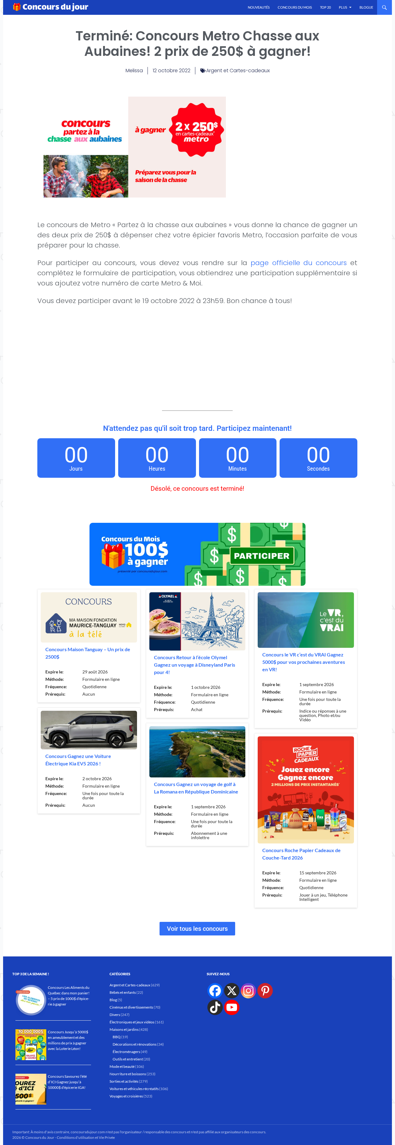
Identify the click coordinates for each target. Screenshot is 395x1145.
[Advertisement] (291, 140)
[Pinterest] (265, 990)
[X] (231, 990)
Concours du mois (295, 7)
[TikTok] (215, 1007)
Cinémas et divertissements (131, 1007)
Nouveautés (259, 7)
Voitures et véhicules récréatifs (134, 1088)
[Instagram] (248, 990)
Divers (115, 1014)
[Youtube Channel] (231, 1007)
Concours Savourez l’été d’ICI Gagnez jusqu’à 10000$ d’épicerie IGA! (67, 1082)
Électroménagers (126, 1051)
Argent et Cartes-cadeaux (238, 70)
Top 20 (325, 7)
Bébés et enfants (123, 992)
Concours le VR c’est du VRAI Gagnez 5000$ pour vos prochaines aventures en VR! (303, 662)
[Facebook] (215, 990)
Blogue (366, 7)
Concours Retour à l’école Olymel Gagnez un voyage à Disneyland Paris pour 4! (194, 664)
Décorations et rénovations (134, 1044)
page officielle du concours (299, 263)
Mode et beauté (122, 1066)
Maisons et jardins (124, 1029)
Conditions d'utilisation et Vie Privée (86, 1137)
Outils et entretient (128, 1059)
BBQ (117, 1037)
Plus (343, 7)
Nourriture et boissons (128, 1074)
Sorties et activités (124, 1081)
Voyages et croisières (126, 1096)
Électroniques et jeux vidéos (132, 1022)
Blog (113, 999)
